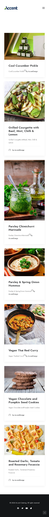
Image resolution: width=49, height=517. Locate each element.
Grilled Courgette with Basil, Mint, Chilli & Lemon (24, 130)
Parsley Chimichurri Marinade (21, 228)
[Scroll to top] (44, 512)
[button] (24, 46)
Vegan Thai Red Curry (23, 350)
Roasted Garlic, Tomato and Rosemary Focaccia (24, 463)
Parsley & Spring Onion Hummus (24, 284)
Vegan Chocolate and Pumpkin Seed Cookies (24, 400)
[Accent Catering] (24, 8)
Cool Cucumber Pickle (23, 66)
